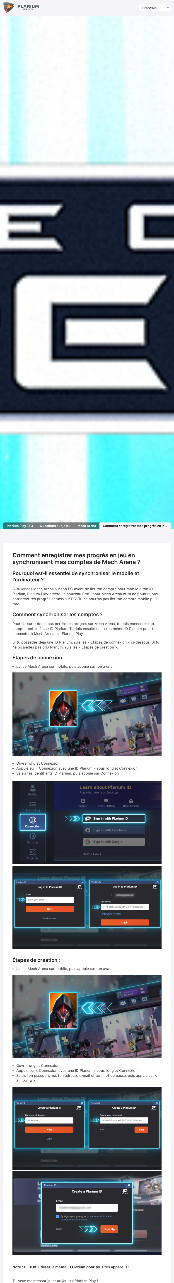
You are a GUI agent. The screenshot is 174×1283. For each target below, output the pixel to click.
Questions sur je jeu (55, 526)
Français (149, 8)
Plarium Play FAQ (20, 526)
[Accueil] (21, 8)
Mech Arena (86, 526)
